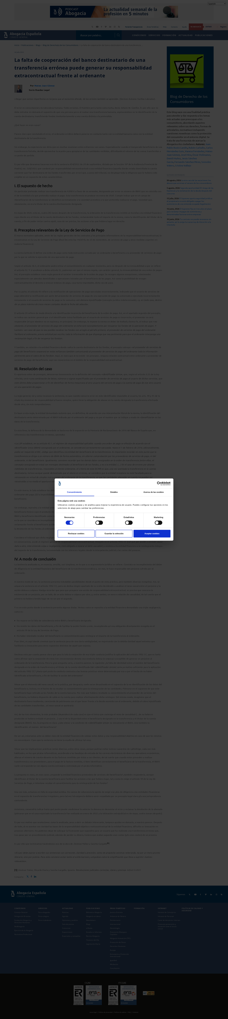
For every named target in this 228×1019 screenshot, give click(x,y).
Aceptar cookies (151, 534)
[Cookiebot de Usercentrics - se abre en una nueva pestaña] (158, 483)
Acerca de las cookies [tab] (153, 492)
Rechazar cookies (76, 534)
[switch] (99, 523)
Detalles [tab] (114, 492)
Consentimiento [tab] (74, 492)
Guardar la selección (114, 534)
